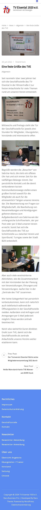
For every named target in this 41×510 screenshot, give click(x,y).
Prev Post (23, 357)
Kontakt (6, 427)
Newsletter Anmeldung (13, 444)
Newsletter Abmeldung (13, 440)
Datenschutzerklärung (13, 409)
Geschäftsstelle (9, 422)
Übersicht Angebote (11, 457)
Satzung (6, 471)
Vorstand (6, 466)
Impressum (7, 404)
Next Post (18, 369)
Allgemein (6, 72)
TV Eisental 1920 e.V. (25, 7)
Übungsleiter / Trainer (13, 462)
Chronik (5, 475)
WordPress (29, 501)
